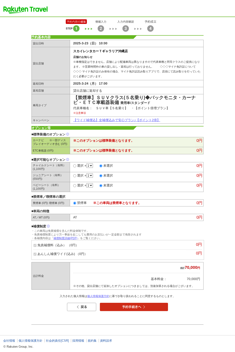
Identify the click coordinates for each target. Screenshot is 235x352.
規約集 (92, 340)
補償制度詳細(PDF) (65, 238)
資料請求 (106, 340)
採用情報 (78, 340)
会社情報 (9, 340)
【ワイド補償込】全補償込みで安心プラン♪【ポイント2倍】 (116, 120)
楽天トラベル (25, 10)
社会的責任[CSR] (57, 340)
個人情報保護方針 (98, 296)
